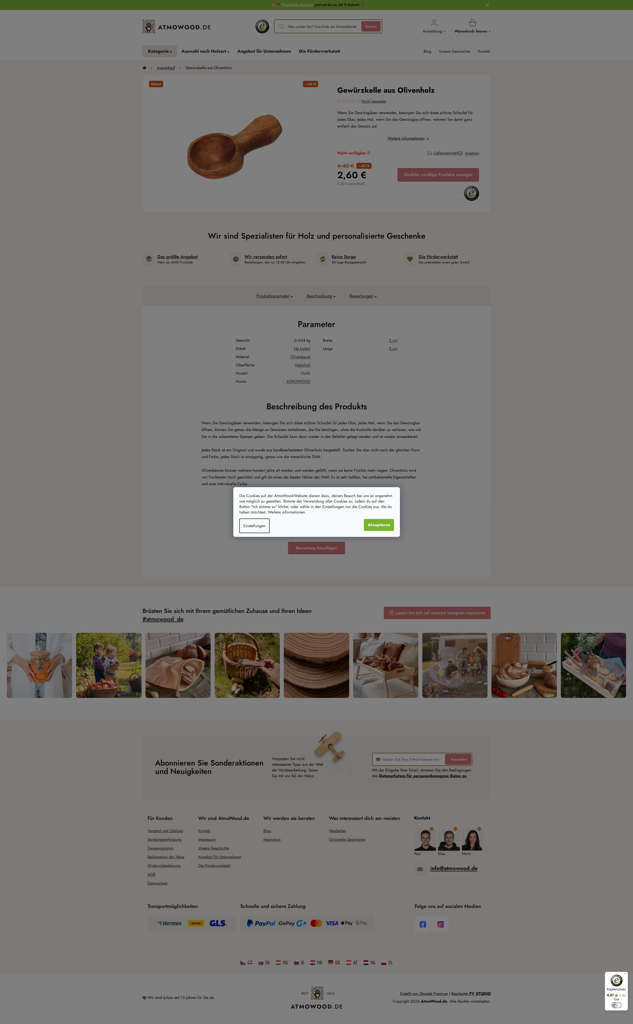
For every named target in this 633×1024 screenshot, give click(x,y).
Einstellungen (254, 526)
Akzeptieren (379, 525)
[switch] (617, 1005)
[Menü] (625, 975)
